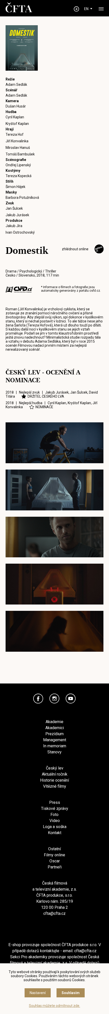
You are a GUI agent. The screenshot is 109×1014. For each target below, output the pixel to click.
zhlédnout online (75, 249)
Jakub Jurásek (17, 215)
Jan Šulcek (14, 208)
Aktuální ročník (54, 774)
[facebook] (38, 699)
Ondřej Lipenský (18, 165)
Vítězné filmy (54, 786)
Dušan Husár (16, 106)
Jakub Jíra (14, 226)
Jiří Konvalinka (17, 141)
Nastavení (38, 993)
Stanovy (54, 752)
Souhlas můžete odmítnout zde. (54, 1006)
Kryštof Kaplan (17, 124)
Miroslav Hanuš (18, 148)
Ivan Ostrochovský (20, 232)
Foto (54, 814)
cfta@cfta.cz (54, 913)
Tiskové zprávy (54, 808)
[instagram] (54, 699)
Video (54, 820)
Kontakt (54, 832)
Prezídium (54, 733)
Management (54, 739)
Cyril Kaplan (15, 117)
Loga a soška (54, 826)
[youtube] (71, 699)
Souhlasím (71, 993)
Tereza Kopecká (18, 176)
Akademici (54, 727)
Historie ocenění (54, 780)
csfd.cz (94, 290)
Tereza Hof (15, 134)
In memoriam (54, 746)
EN (86, 9)
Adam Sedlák (16, 85)
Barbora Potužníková (22, 198)
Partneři (55, 867)
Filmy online (54, 855)
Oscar (54, 861)
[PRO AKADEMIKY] (76, 9)
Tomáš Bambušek (20, 154)
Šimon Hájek (15, 187)
